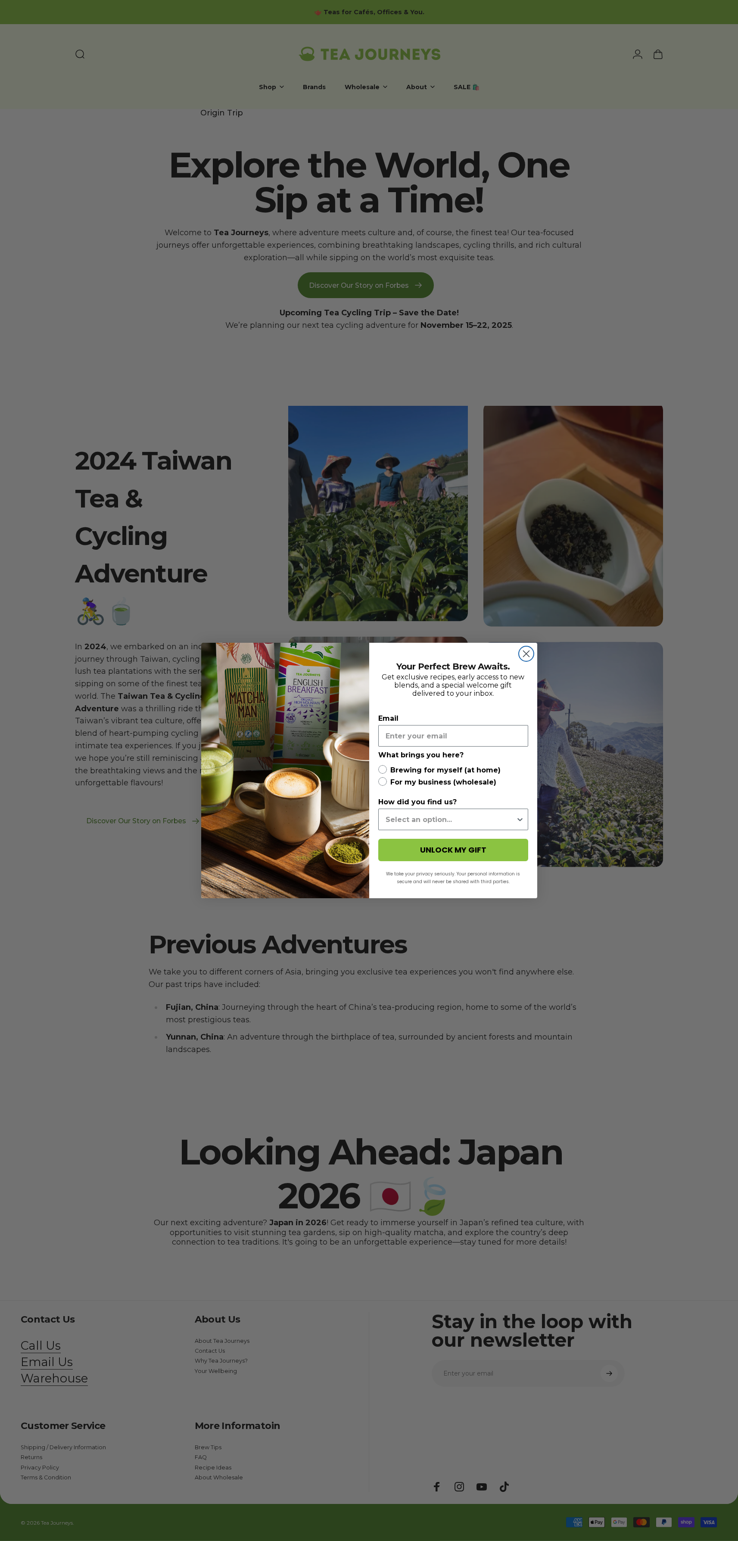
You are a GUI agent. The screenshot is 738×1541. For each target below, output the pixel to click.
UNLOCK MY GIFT (453, 849)
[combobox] (451, 819)
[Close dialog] (526, 653)
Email (388, 718)
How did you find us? (417, 802)
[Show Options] (520, 819)
